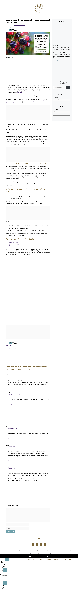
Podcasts (45, 16)
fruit (11, 345)
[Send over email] (15, 30)
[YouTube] (43, 1)
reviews (17, 345)
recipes (14, 345)
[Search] (68, 87)
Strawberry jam (13, 246)
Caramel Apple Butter (14, 244)
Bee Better (19, 92)
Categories (55, 109)
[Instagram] (37, 1)
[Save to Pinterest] (5, 570)
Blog (18, 16)
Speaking (38, 16)
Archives (55, 97)
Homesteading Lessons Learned (14, 347)
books (8, 345)
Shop (59, 16)
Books (30, 16)
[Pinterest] (40, 1)
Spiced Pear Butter (13, 242)
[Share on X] (13, 30)
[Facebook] (34, 1)
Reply (9, 387)
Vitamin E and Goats (11, 348)
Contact (24, 16)
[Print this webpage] (16, 30)
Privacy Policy (47, 556)
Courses (53, 16)
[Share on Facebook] (4, 565)
